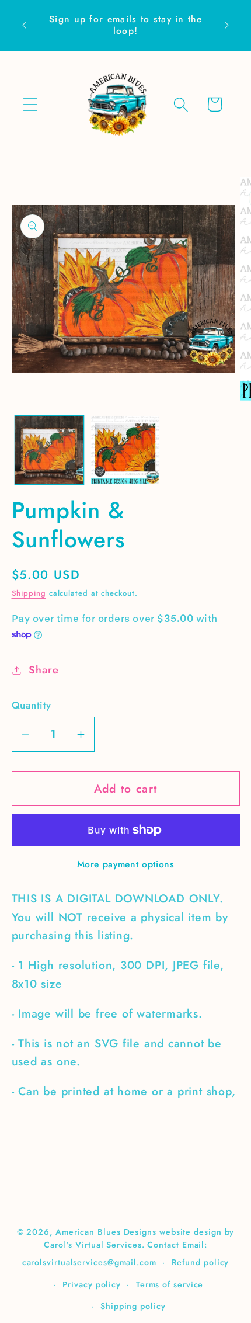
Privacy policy (91, 1284)
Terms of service (170, 1284)
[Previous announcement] (24, 25)
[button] (30, 104)
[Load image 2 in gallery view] (125, 450)
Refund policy (200, 1262)
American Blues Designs (105, 1232)
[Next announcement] (227, 25)
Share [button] (43, 670)
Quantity (31, 705)
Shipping (29, 593)
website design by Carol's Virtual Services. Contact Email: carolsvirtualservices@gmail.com (128, 1247)
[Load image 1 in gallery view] (49, 450)
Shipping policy (133, 1306)
